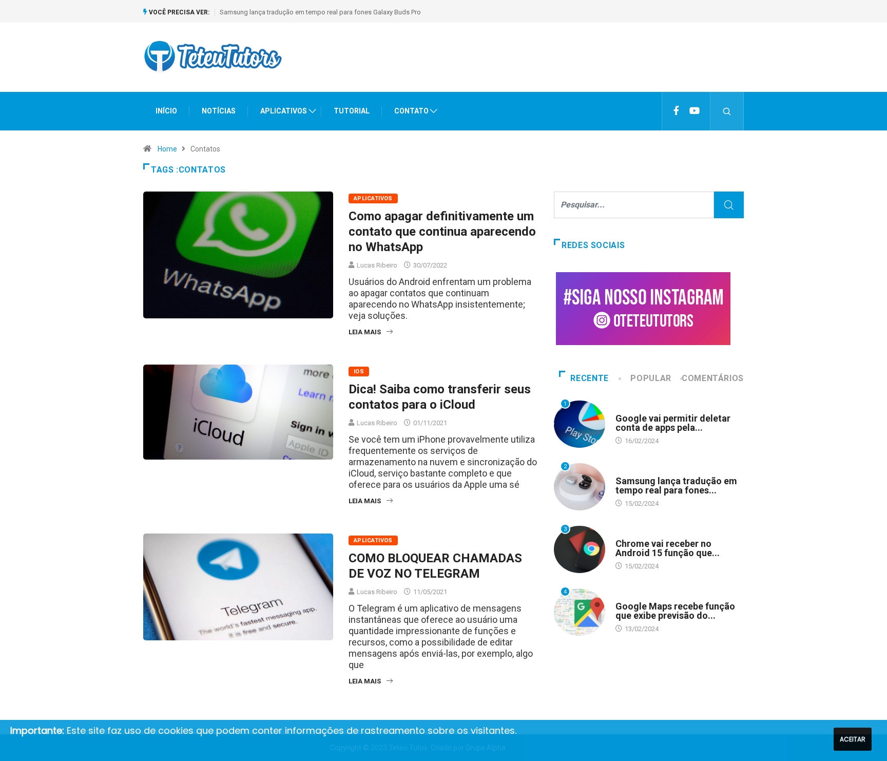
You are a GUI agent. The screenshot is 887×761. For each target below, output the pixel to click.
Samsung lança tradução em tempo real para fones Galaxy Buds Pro (320, 12)
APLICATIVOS (283, 111)
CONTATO (411, 111)
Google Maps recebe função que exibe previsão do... (675, 611)
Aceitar (852, 739)
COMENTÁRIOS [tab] (713, 378)
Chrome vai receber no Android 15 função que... (667, 548)
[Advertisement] (557, 66)
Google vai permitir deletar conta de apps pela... (672, 423)
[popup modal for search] (727, 111)
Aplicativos (373, 198)
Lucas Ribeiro (377, 265)
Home (167, 149)
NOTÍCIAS (219, 111)
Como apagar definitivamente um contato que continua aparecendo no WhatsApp (442, 231)
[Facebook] (676, 111)
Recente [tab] (589, 378)
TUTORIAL (352, 111)
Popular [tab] (650, 378)
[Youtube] (694, 111)
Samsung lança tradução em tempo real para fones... (676, 485)
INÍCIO (166, 111)
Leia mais (365, 332)
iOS (359, 371)
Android (628, 408)
